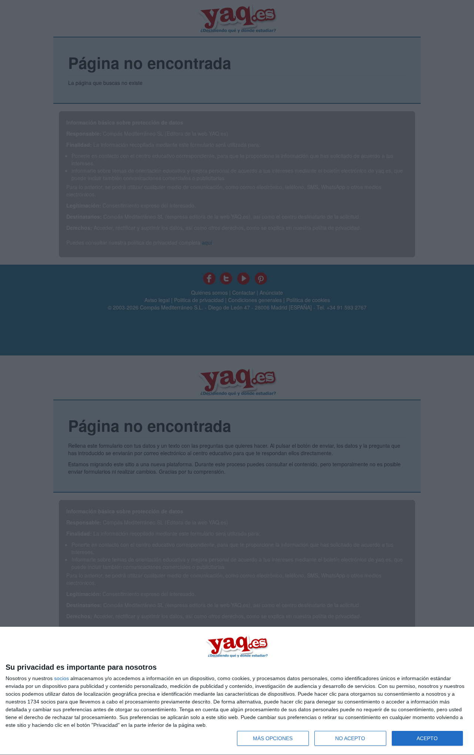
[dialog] (237, 691)
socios (61, 678)
